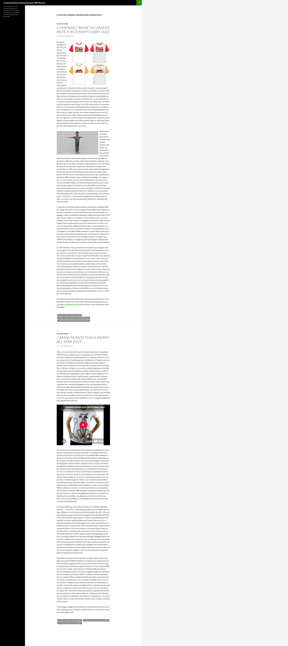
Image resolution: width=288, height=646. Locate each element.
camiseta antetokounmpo (74, 304)
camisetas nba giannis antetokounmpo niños (74, 318)
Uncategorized (62, 24)
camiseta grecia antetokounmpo (70, 623)
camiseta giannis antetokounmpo (81, 354)
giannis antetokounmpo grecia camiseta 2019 (74, 320)
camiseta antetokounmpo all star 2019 (83, 339)
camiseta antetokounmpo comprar (96, 620)
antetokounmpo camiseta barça (70, 315)
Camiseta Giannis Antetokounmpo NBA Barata (24, 2)
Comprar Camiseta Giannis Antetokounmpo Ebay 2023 (83, 29)
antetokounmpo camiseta (70, 609)
